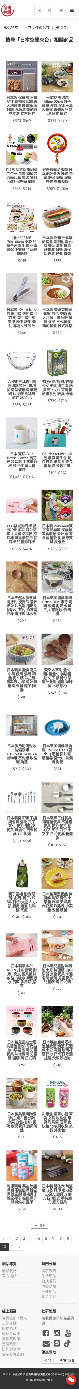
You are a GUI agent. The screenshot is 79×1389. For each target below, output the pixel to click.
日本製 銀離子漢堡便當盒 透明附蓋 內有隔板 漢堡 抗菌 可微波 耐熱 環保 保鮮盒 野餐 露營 (57, 246)
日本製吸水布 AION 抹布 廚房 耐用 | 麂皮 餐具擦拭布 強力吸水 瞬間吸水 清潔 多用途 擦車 (21, 976)
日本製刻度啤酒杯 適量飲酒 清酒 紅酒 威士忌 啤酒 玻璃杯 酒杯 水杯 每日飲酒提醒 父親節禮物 (57, 1050)
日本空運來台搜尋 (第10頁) (46, 27)
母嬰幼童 (49, 1286)
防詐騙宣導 (11, 1349)
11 (12, 1246)
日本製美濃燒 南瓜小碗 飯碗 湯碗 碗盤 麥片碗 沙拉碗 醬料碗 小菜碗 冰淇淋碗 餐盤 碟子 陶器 (21, 680)
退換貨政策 (11, 1339)
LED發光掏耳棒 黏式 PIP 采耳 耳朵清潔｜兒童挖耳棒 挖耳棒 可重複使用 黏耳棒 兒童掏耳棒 (21, 534)
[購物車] (61, 10)
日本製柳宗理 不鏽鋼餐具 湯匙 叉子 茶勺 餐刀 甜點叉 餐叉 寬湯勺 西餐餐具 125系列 (21, 826)
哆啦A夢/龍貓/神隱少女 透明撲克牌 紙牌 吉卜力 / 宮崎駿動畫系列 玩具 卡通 (57, 388)
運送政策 (9, 1344)
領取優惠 (68, 1360)
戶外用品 (49, 1291)
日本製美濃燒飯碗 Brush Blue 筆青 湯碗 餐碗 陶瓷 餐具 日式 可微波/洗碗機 (57, 606)
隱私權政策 (11, 1333)
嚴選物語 (11, 27)
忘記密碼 (9, 1323)
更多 (42, 1225)
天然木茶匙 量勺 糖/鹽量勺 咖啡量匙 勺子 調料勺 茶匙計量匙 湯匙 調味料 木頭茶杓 (57, 678)
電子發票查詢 (13, 1354)
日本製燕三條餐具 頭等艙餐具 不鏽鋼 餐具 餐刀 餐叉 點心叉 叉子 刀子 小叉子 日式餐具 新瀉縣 (57, 828)
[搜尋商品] (50, 10)
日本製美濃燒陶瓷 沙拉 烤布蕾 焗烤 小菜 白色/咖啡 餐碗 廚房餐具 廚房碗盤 (21, 1122)
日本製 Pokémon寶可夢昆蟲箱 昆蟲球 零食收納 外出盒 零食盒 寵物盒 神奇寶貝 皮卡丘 (57, 534)
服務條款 (9, 1328)
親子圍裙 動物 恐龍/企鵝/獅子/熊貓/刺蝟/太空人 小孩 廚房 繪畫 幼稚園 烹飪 (22, 902)
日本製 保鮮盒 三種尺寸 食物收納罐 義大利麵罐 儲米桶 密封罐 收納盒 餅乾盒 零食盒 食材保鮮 (21, 106)
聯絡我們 (9, 1271)
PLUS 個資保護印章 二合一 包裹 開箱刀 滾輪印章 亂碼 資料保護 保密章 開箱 (21, 176)
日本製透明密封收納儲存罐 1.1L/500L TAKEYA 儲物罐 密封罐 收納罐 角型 (21, 754)
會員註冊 (9, 1318)
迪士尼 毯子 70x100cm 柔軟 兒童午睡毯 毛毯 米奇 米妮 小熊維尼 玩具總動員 (21, 246)
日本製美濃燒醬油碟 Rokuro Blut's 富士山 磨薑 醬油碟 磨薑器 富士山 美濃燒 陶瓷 (57, 754)
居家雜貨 (49, 1271)
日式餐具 (49, 1281)
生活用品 (49, 1276)
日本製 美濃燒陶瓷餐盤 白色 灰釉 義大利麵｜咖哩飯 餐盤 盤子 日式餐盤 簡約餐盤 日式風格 (57, 318)
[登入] (39, 10)
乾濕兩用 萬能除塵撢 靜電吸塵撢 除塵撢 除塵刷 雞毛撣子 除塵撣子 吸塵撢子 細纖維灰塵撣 (21, 1194)
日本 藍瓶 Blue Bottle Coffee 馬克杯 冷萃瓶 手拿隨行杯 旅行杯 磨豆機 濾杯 (21, 462)
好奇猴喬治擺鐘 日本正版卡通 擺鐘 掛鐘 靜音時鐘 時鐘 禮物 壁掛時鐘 (57, 176)
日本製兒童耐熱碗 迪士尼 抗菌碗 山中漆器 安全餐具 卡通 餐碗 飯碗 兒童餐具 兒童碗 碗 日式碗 (57, 974)
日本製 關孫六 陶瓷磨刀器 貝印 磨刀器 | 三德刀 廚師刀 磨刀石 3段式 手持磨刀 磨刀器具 (57, 1194)
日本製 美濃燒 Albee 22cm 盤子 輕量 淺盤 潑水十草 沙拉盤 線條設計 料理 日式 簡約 (57, 106)
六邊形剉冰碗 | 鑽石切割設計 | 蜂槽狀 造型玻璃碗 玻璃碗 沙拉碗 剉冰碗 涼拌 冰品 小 (21, 390)
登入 (23, 1318)
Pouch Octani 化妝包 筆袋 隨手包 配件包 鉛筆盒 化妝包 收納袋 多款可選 (57, 460)
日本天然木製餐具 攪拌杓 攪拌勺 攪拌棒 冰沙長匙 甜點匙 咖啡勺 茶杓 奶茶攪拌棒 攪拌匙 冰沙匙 (21, 606)
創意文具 (49, 1296)
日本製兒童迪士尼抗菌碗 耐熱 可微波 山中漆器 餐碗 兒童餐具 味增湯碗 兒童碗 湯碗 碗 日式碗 (21, 1050)
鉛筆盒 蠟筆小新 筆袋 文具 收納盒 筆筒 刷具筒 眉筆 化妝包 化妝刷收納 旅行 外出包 (57, 1122)
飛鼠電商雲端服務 (38, 1380)
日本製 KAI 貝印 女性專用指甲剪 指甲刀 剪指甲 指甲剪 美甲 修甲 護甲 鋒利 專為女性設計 (22, 318)
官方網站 (9, 1276)
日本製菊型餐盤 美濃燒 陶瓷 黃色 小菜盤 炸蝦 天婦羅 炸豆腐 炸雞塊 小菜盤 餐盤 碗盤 (57, 902)
